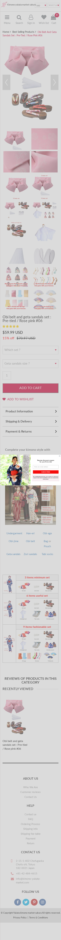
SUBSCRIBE (45, 472)
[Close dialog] (59, 456)
